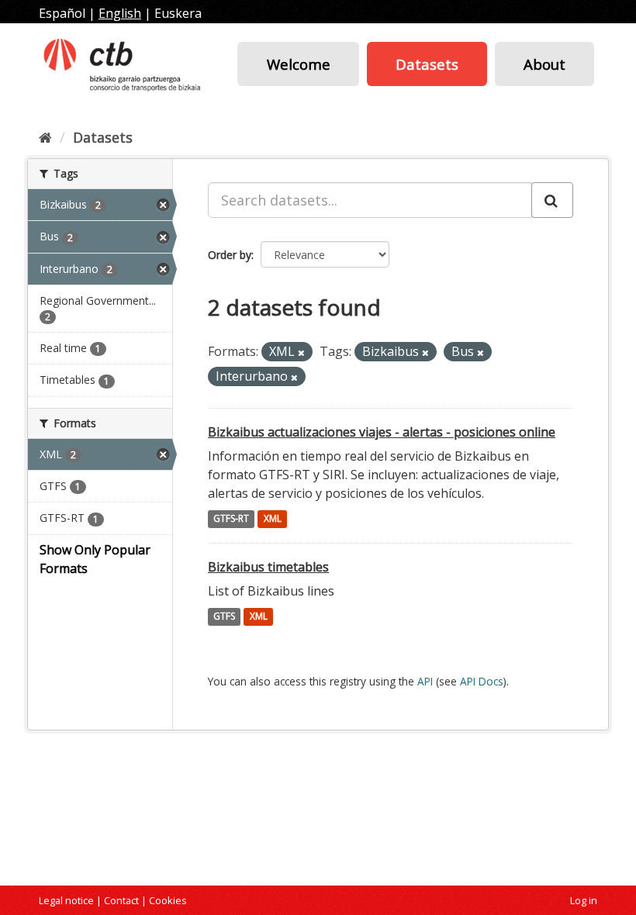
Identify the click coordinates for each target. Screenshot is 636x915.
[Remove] (301, 352)
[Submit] (552, 200)
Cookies (168, 900)
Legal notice (66, 900)
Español (62, 13)
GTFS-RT (231, 519)
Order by (229, 254)
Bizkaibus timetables (268, 566)
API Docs (481, 681)
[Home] (45, 137)
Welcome (298, 64)
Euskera (178, 13)
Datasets (427, 64)
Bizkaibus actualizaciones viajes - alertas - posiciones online (381, 431)
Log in (583, 900)
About (544, 64)
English (120, 13)
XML (273, 519)
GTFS (224, 616)
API (425, 681)
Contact (121, 900)
